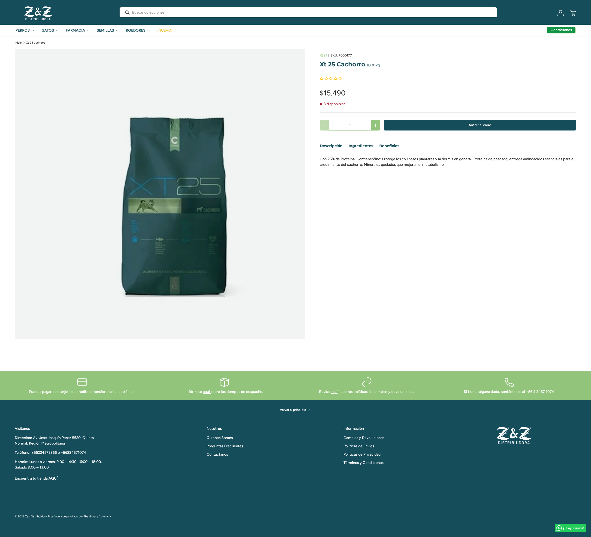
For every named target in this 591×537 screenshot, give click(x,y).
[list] (160, 194)
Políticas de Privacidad (362, 454)
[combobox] (308, 12)
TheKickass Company (97, 516)
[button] (573, 13)
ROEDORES (135, 30)
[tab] (331, 147)
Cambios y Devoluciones (364, 438)
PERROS (22, 30)
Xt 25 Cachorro (35, 42)
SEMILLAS (105, 30)
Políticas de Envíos (359, 446)
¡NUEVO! (164, 30)
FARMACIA (75, 30)
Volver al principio (293, 410)
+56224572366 (44, 452)
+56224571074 (73, 452)
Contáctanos (217, 454)
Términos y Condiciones (363, 462)
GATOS (48, 30)
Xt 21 (323, 55)
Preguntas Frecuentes (225, 446)
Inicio (18, 42)
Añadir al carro (480, 125)
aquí (207, 391)
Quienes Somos (220, 438)
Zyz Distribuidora (36, 516)
